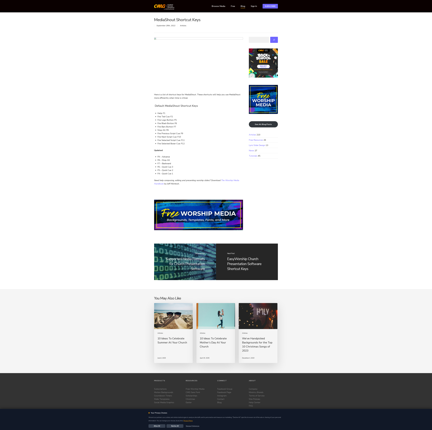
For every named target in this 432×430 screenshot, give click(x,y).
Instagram (222, 395)
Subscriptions (160, 389)
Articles (183, 25)
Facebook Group (224, 389)
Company (253, 389)
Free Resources (256, 140)
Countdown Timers (163, 395)
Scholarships (191, 395)
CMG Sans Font (193, 392)
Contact (220, 399)
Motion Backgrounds (163, 392)
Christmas (190, 399)
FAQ (251, 405)
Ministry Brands (256, 392)
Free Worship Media (195, 389)
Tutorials (253, 156)
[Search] (274, 40)
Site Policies (254, 399)
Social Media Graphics (164, 402)
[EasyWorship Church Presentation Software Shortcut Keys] (247, 262)
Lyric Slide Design (257, 145)
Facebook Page (224, 392)
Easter (189, 402)
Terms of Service (256, 395)
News (251, 150)
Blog (219, 402)
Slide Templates (162, 399)
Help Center (254, 402)
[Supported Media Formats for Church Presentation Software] (185, 262)
